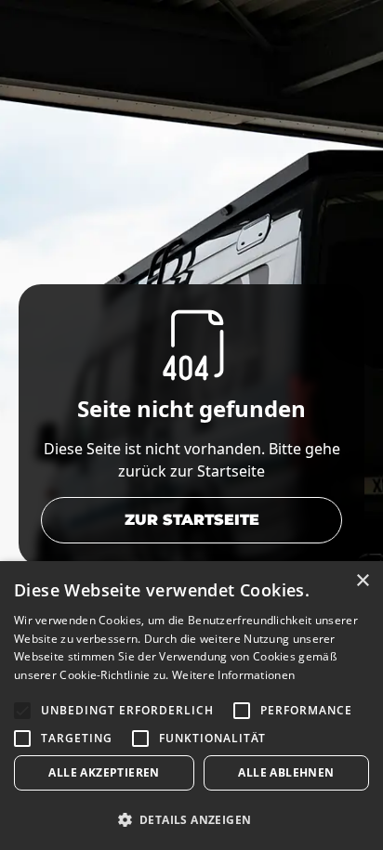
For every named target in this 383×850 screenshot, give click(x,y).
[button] (191, 819)
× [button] (362, 581)
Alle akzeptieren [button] (103, 772)
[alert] (191, 705)
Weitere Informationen (233, 675)
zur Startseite (192, 520)
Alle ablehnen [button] (286, 772)
